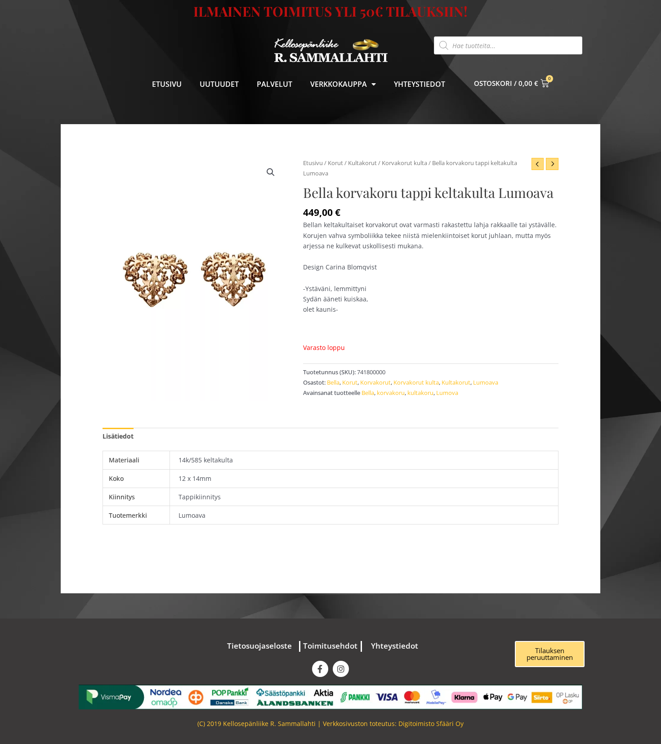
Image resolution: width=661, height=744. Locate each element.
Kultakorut (362, 163)
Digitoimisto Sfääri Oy (431, 723)
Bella (333, 382)
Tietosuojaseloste (259, 646)
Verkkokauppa (338, 84)
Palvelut (274, 84)
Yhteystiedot (419, 84)
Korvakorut (375, 382)
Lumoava (485, 382)
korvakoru (391, 393)
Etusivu (167, 84)
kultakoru (420, 393)
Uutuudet (219, 84)
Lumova (447, 393)
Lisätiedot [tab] (118, 436)
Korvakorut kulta (404, 163)
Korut (335, 163)
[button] (271, 172)
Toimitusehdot (330, 646)
